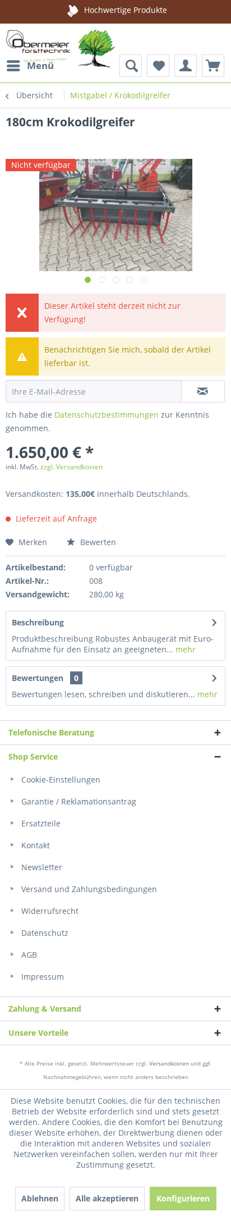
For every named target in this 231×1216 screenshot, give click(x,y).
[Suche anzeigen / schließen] (130, 65)
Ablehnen (39, 1198)
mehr (184, 649)
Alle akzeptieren (107, 1198)
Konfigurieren (183, 1198)
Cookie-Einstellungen (59, 779)
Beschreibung (38, 622)
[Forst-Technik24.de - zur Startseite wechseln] (61, 51)
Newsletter (40, 867)
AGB (28, 954)
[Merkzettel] (158, 65)
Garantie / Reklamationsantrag (77, 801)
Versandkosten (169, 1063)
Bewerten (97, 542)
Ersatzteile (40, 823)
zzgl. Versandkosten (71, 467)
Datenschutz (43, 932)
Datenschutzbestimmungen (106, 414)
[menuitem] (29, 65)
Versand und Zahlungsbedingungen (88, 889)
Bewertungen (37, 678)
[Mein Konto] (185, 65)
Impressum (41, 976)
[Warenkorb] (213, 65)
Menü (40, 65)
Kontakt (34, 845)
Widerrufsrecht (48, 911)
